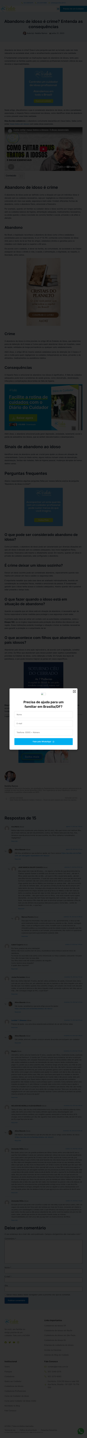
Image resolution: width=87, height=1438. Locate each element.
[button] (74, 691)
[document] (43, 719)
